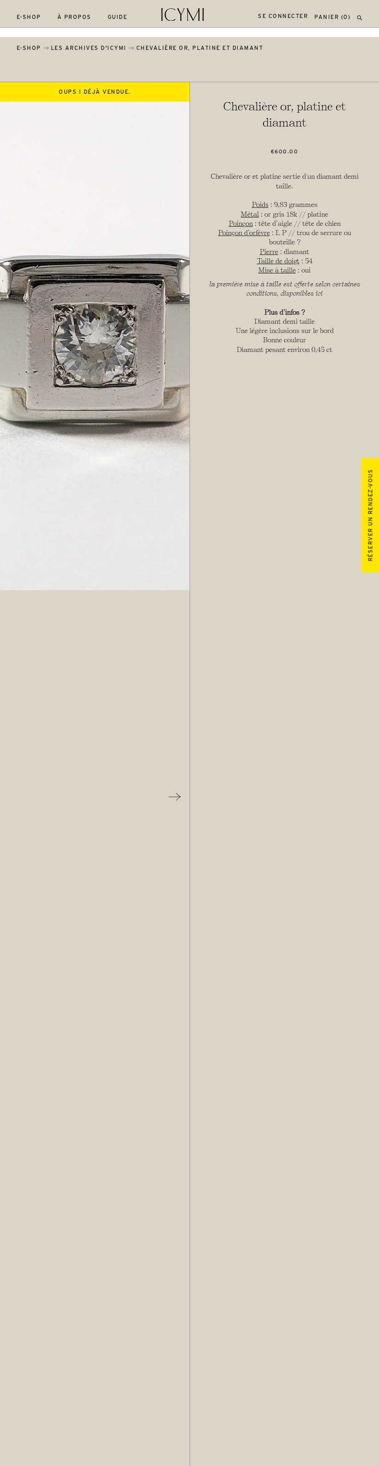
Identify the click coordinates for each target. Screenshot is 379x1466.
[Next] (175, 797)
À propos (74, 16)
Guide (118, 16)
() (332, 16)
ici (319, 293)
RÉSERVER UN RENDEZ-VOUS (370, 515)
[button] (359, 16)
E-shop (29, 16)
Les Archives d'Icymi (89, 47)
